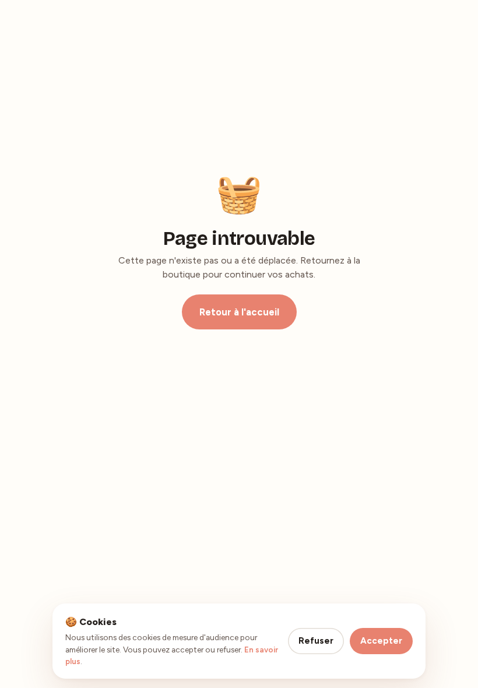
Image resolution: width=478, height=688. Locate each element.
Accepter (381, 641)
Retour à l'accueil (239, 312)
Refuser (315, 641)
